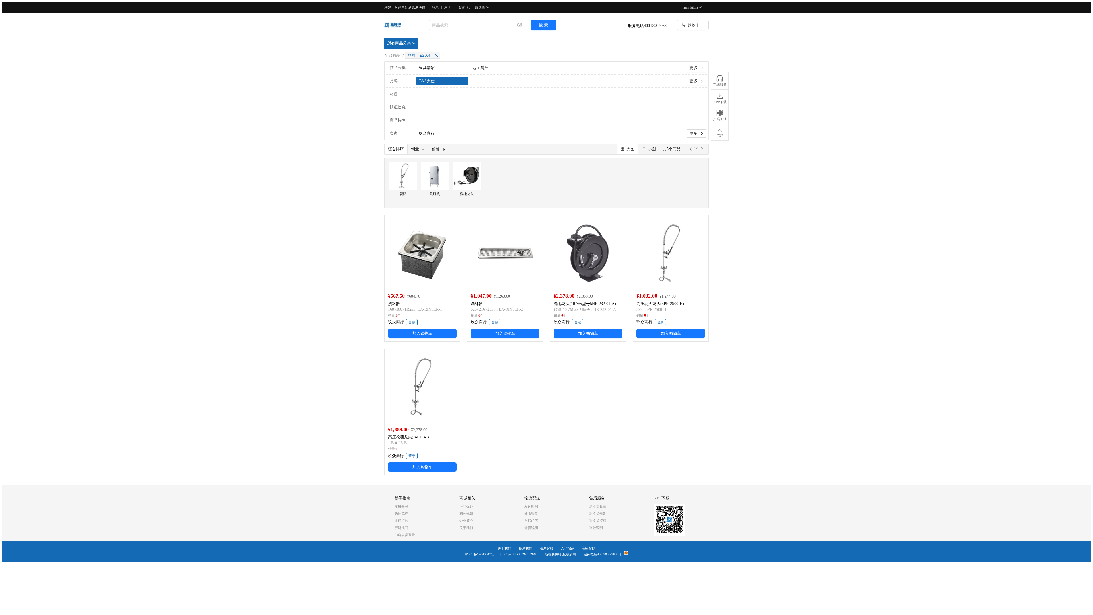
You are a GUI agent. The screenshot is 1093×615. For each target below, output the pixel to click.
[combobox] (470, 25)
